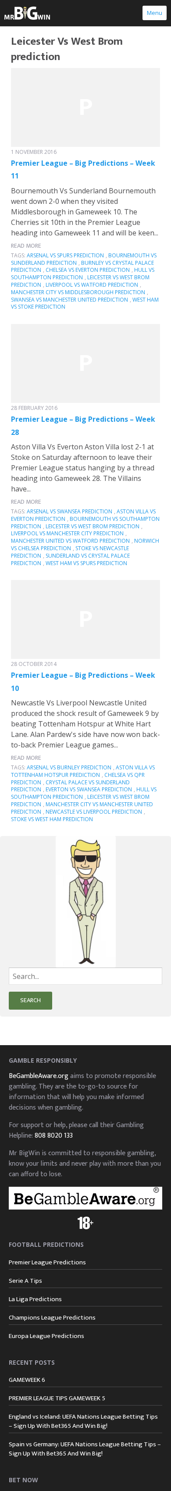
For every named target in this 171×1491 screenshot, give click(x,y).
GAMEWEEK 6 (27, 1379)
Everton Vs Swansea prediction (89, 789)
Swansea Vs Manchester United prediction (69, 299)
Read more (26, 246)
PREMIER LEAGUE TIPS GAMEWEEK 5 (57, 1398)
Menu (154, 13)
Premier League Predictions (47, 1262)
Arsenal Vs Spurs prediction (65, 255)
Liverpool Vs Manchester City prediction (67, 533)
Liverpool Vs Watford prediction (92, 284)
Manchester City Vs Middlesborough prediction (78, 292)
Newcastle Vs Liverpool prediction (94, 811)
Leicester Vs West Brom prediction (92, 526)
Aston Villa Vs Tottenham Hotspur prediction (83, 771)
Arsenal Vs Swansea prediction (69, 511)
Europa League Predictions (46, 1336)
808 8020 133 (54, 1136)
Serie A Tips (25, 1280)
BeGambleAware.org (38, 1076)
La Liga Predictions (35, 1299)
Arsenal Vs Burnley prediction (69, 767)
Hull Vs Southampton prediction (82, 273)
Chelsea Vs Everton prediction (88, 270)
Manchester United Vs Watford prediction (70, 540)
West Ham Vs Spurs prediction (86, 563)
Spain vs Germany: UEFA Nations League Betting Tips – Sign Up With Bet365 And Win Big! (85, 1449)
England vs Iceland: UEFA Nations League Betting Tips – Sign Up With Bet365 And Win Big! (83, 1421)
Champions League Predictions (52, 1317)
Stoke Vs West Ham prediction (52, 819)
